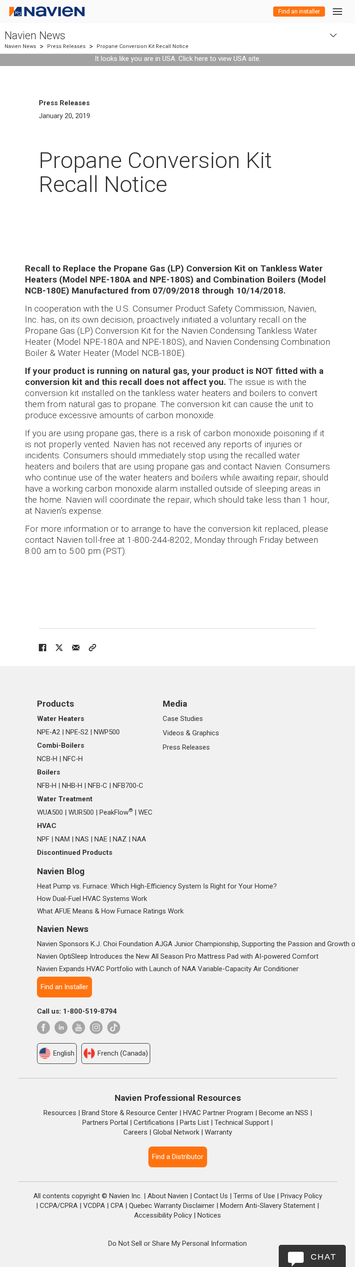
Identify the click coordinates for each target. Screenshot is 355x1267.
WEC (145, 812)
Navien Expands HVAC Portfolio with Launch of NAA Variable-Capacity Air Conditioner (168, 969)
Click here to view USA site (218, 58)
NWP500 (107, 732)
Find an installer (299, 11)
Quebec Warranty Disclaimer (171, 1205)
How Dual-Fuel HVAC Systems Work (92, 899)
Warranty (218, 1132)
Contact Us (211, 1196)
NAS (82, 839)
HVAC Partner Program (218, 1113)
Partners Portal (105, 1122)
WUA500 (50, 812)
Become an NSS (283, 1113)
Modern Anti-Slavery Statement (267, 1205)
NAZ (120, 839)
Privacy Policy (301, 1196)
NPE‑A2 (48, 732)
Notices (209, 1215)
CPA (116, 1205)
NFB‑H (46, 785)
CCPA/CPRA (59, 1205)
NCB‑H (47, 759)
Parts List (194, 1122)
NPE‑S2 (77, 732)
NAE (100, 839)
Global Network (176, 1132)
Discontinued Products (74, 852)
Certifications (154, 1122)
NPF (43, 839)
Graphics (205, 733)
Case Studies (183, 719)
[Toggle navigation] (337, 11)
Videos (173, 733)
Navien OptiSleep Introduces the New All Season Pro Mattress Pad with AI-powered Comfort (177, 956)
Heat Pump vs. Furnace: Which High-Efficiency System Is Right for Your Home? (157, 886)
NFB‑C (97, 785)
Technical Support (241, 1122)
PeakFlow (116, 812)
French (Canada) (123, 1053)
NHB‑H (72, 785)
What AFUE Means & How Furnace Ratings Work (110, 911)
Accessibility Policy (163, 1215)
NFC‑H (73, 759)
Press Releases (66, 46)
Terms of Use (254, 1196)
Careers (135, 1132)
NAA (139, 839)
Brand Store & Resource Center (130, 1113)
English (63, 1053)
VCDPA (94, 1205)
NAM (62, 839)
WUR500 (81, 812)
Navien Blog (61, 871)
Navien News (35, 36)
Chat (324, 1256)
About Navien (167, 1196)
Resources (59, 1113)
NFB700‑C (128, 785)
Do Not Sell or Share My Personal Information (177, 1243)
